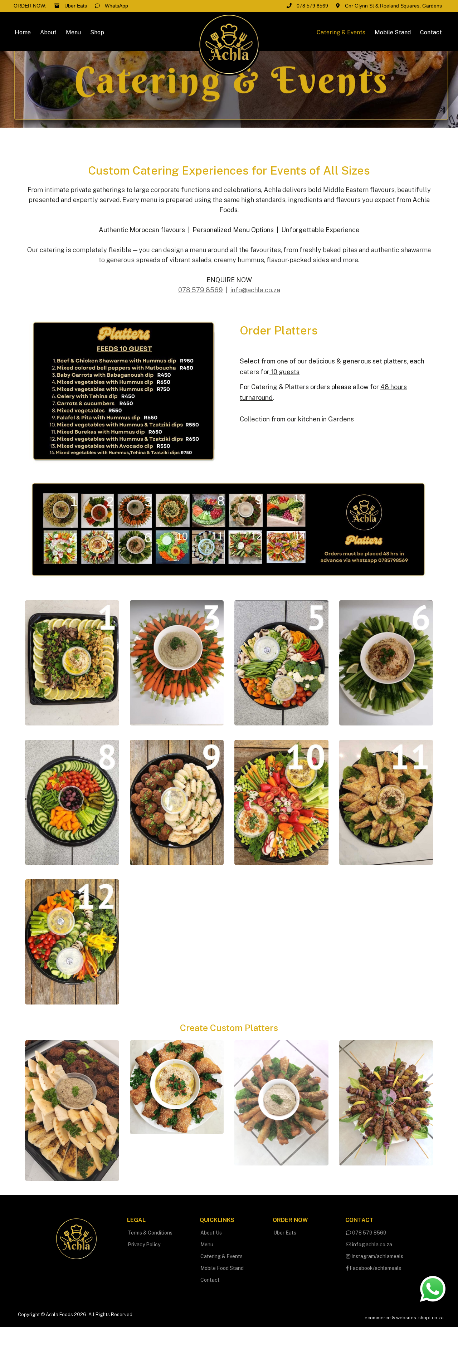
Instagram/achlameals (376, 1256)
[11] (386, 802)
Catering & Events (221, 1256)
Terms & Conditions (150, 1233)
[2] (177, 1087)
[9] (177, 802)
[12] (72, 941)
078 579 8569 (368, 1233)
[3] (177, 662)
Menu (206, 1244)
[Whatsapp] (433, 1288)
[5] (281, 662)
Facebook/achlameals (375, 1268)
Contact (210, 1280)
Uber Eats (284, 1233)
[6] (386, 662)
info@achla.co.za (371, 1244)
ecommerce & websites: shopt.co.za (404, 1317)
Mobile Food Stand (222, 1268)
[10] (281, 802)
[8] (72, 802)
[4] (386, 1102)
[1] (72, 662)
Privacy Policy (144, 1244)
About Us (211, 1233)
